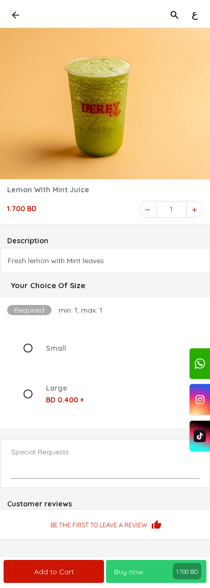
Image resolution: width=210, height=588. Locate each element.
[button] (105, 285)
